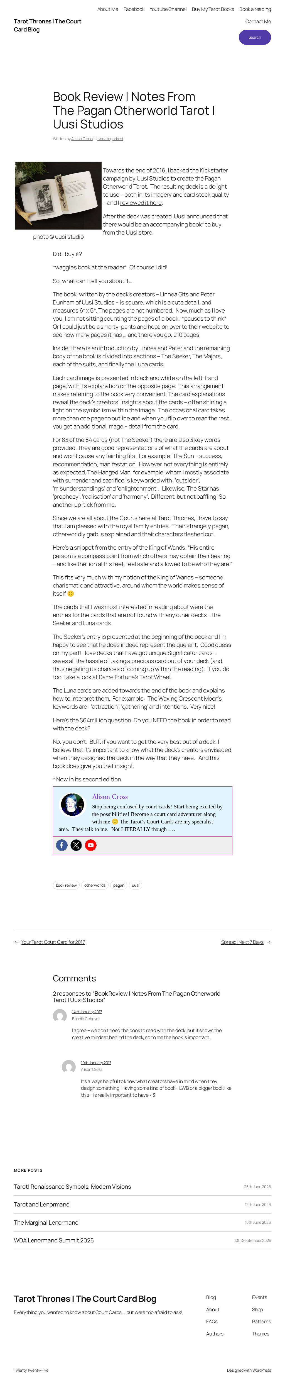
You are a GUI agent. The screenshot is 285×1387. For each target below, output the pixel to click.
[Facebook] (62, 845)
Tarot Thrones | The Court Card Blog (85, 1298)
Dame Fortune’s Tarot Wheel (135, 677)
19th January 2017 (96, 1062)
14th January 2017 (87, 1011)
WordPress (261, 1370)
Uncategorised (110, 138)
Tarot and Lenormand (42, 1204)
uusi (135, 885)
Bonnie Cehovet (86, 1018)
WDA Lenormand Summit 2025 (54, 1240)
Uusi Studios (153, 178)
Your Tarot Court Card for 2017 (53, 942)
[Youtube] (91, 845)
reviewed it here (140, 202)
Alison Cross (82, 138)
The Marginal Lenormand (46, 1222)
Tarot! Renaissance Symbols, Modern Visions (72, 1186)
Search (255, 37)
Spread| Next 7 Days (242, 942)
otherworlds (94, 885)
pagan (118, 885)
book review (66, 885)
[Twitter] (76, 845)
